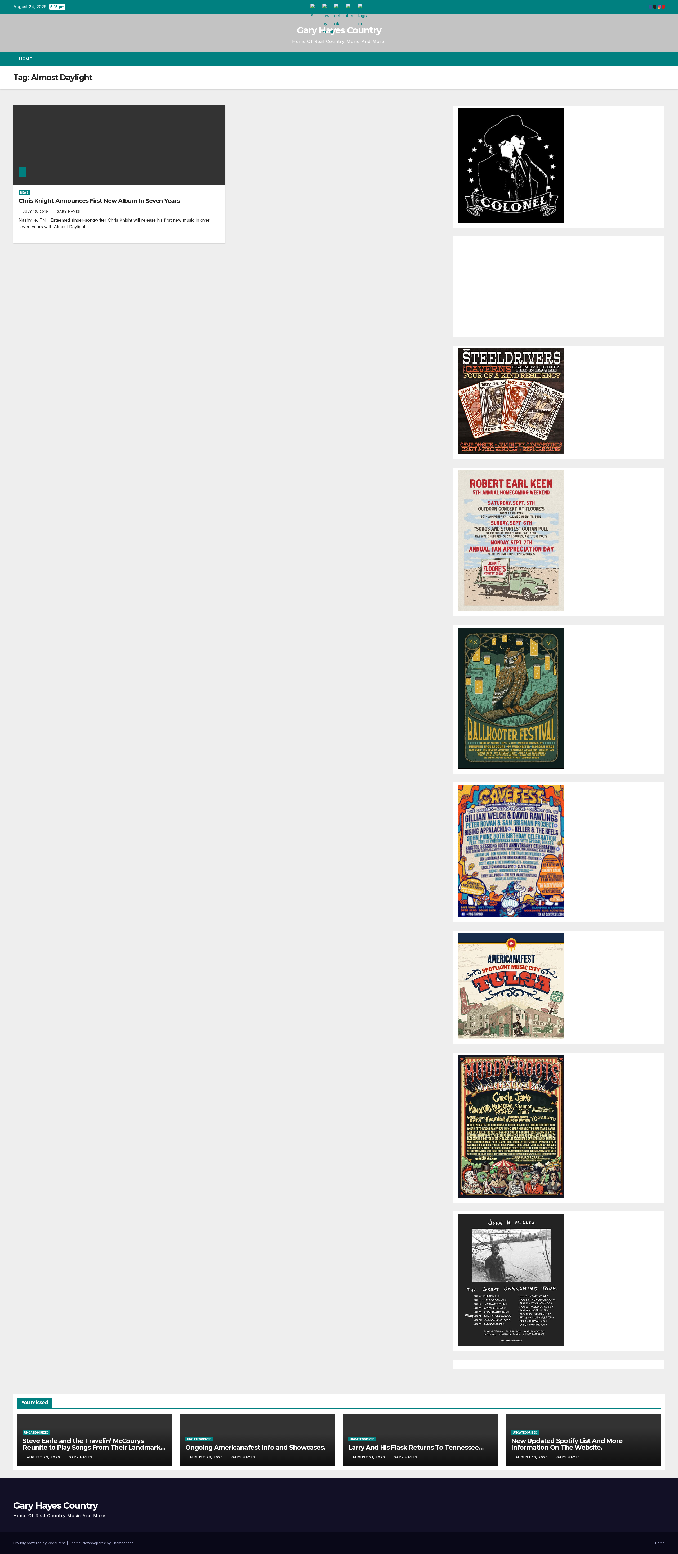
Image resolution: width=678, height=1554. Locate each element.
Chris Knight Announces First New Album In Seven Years (99, 200)
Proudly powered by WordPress (40, 1543)
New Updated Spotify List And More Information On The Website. (566, 1444)
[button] (651, 58)
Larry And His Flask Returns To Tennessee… (416, 1447)
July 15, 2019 (36, 211)
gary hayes (68, 211)
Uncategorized (36, 1432)
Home (25, 58)
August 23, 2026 (44, 1457)
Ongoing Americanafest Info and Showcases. (255, 1447)
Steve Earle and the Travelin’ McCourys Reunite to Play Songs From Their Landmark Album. (91, 1447)
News (24, 192)
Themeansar (122, 1543)
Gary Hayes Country (339, 30)
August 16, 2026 (532, 1457)
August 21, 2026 (369, 1457)
